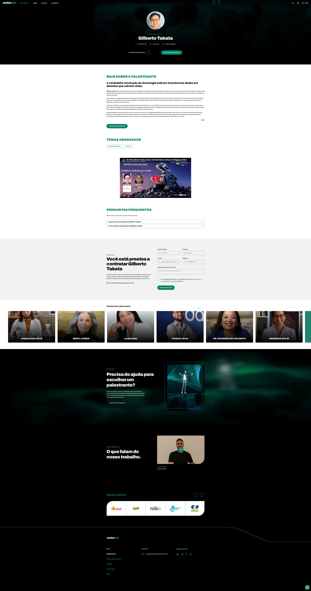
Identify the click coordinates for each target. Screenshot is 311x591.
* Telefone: (185, 258)
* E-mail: (159, 258)
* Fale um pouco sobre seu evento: (166, 267)
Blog (108, 574)
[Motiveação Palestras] (9, 3)
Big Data (128, 146)
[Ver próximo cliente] (202, 494)
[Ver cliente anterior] (196, 494)
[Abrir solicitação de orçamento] (298, 3)
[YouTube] (190, 554)
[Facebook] (186, 554)
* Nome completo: (162, 249)
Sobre (35, 3)
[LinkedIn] (178, 554)
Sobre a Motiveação (114, 559)
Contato (44, 3)
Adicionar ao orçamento (172, 52)
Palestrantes (24, 3)
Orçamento (55, 3)
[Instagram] (182, 554)
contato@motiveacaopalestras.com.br (157, 554)
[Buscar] (293, 3)
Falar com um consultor (117, 403)
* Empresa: (185, 249)
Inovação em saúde (114, 146)
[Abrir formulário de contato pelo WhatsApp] (307, 587)
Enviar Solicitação (166, 287)
